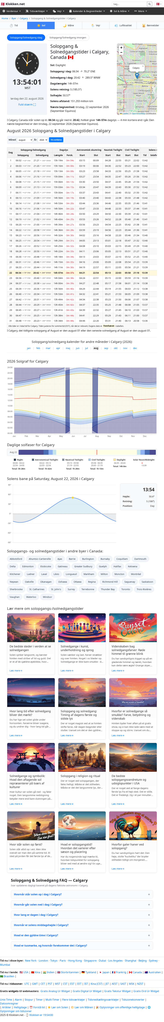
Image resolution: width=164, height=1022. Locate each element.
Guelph (103, 566)
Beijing (143, 960)
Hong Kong (75, 960)
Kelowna (132, 566)
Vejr (59, 11)
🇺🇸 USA (24, 972)
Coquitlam (122, 558)
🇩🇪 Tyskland (89, 972)
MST (27, 88)
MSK (131, 984)
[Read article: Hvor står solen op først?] (31, 825)
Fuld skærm (27, 104)
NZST (140, 984)
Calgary (24, 18)
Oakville (29, 581)
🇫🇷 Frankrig (119, 972)
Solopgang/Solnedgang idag (26, 37)
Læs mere (16, 670)
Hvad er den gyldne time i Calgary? (36, 935)
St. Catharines (36, 589)
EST (72, 984)
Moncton (119, 574)
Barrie (72, 558)
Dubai (102, 960)
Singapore (90, 960)
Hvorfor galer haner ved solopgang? (128, 846)
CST (65, 984)
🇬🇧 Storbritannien (68, 972)
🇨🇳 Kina (35, 972)
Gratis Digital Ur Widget (87, 991)
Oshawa (62, 581)
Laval (44, 574)
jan (29, 348)
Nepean (14, 581)
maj (68, 348)
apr (58, 348)
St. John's (56, 589)
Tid (13, 25)
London (43, 960)
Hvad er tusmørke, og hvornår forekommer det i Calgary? (50, 945)
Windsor (47, 596)
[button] (137, 75)
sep (106, 348)
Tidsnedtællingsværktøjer (103, 999)
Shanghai (130, 960)
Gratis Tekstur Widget (117, 991)
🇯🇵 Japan (104, 972)
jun (77, 348)
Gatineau (63, 566)
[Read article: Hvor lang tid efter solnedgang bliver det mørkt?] (31, 692)
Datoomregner (9, 1003)
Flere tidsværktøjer (74, 999)
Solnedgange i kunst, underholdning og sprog (77, 648)
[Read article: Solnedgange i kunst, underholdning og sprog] (82, 627)
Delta (13, 566)
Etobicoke (45, 566)
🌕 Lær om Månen (82, 1007)
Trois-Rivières (144, 589)
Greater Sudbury (83, 566)
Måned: (12, 139)
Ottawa (77, 581)
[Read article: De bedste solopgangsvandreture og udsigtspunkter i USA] (133, 757)
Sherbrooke (16, 589)
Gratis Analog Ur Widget (55, 991)
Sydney (153, 960)
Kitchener (15, 574)
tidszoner (16, 984)
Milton (104, 574)
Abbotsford (16, 558)
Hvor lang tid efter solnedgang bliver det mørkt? (30, 713)
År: (35, 139)
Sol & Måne (120, 11)
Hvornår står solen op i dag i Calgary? (38, 894)
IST (86, 984)
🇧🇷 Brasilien (7, 976)
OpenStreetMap (138, 113)
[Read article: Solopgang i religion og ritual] (82, 757)
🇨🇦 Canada (135, 972)
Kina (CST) (97, 984)
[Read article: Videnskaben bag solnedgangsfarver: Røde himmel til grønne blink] (133, 627)
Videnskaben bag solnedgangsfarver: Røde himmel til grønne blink (128, 650)
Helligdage (20, 1007)
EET (79, 984)
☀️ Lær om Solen (58, 1007)
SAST (123, 984)
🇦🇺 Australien (153, 972)
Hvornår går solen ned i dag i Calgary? (38, 904)
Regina (92, 581)
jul (86, 348)
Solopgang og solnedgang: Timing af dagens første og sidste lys (79, 714)
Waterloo (31, 596)
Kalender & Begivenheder (87, 11)
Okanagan (46, 581)
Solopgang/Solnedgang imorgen (67, 37)
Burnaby (105, 558)
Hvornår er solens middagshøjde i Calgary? (41, 925)
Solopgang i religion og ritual (80, 776)
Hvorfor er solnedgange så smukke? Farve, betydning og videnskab (131, 714)
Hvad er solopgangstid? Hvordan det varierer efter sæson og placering (78, 848)
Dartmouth (140, 558)
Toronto (125, 589)
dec (135, 348)
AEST (115, 984)
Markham (89, 574)
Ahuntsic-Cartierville (40, 558)
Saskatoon (147, 581)
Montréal (136, 574)
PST (50, 984)
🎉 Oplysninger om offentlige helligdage (120, 1007)
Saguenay (129, 581)
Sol (41, 25)
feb (38, 348)
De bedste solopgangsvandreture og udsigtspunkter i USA (129, 779)
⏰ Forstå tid (37, 1007)
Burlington (88, 558)
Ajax (59, 558)
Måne (68, 25)
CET (43, 984)
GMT (35, 984)
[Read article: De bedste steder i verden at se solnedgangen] (31, 627)
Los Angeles (115, 960)
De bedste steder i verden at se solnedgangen (30, 648)
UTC (26, 984)
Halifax (117, 566)
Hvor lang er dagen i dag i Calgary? (36, 915)
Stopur (29, 999)
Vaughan (15, 596)
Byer (14, 18)
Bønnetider (150, 25)
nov (125, 348)
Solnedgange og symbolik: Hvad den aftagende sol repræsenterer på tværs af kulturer (27, 781)
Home (5, 18)
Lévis (56, 574)
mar (48, 348)
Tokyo (53, 960)
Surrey (71, 589)
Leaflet (125, 113)
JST (107, 984)
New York (31, 960)
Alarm (18, 999)
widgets (13, 991)
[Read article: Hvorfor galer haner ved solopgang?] (133, 825)
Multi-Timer (52, 999)
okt (115, 348)
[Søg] (149, 4)
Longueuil (71, 574)
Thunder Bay (108, 589)
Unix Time (6, 999)
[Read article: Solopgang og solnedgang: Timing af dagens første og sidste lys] (82, 692)
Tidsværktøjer (37, 11)
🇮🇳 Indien (48, 972)
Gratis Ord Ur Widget (146, 991)
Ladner (31, 574)
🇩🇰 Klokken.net (13, 4)
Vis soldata (56, 139)
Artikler (6, 1007)
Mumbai (5, 964)
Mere (141, 11)
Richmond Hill (110, 581)
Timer (39, 999)
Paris (63, 960)
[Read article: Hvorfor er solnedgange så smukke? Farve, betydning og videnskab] (133, 692)
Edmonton (28, 566)
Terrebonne (88, 589)
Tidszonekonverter (133, 999)
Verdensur (12, 11)
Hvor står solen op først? (26, 844)
